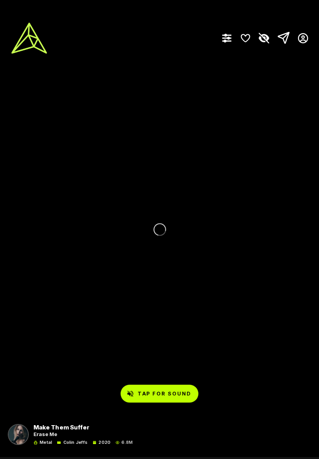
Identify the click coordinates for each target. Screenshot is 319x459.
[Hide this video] (264, 38)
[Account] (300, 38)
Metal (46, 442)
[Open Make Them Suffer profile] (18, 434)
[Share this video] (282, 38)
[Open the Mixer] (226, 38)
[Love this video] (245, 38)
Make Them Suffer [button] (61, 427)
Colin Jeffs (75, 442)
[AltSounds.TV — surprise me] (29, 38)
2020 (104, 442)
